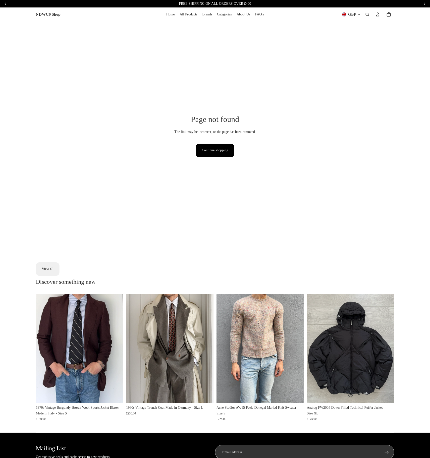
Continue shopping (215, 150)
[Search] (367, 14)
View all (48, 269)
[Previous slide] (43, 348)
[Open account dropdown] (377, 14)
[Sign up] (386, 452)
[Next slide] (115, 348)
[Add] (115, 395)
